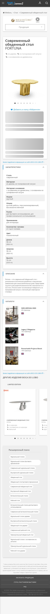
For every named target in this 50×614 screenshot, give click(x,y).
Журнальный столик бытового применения (21, 462)
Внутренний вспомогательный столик (24, 521)
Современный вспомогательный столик (24, 512)
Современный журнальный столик (23, 468)
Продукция (24, 27)
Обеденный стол (16, 477)
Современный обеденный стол (21, 487)
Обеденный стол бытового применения (24, 482)
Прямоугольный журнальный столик (23, 546)
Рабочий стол (15, 500)
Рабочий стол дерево (18, 551)
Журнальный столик (18, 457)
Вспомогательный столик (19, 496)
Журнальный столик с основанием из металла (24, 540)
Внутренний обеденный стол (21, 491)
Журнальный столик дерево (20, 516)
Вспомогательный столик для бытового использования (24, 506)
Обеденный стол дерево (19, 526)
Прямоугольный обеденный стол (22, 535)
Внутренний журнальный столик (22, 473)
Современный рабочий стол (20, 530)
